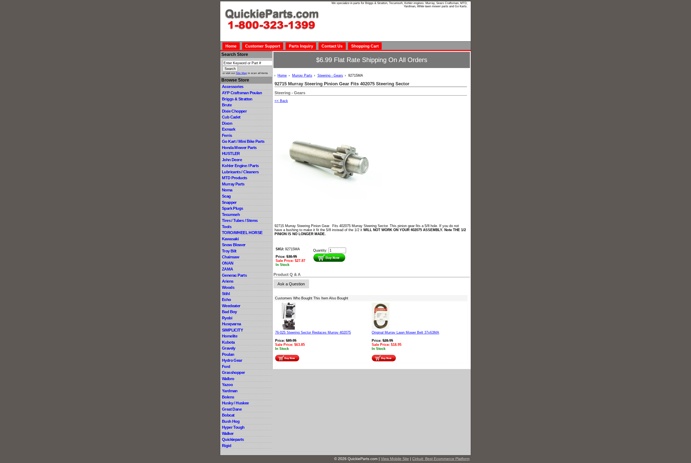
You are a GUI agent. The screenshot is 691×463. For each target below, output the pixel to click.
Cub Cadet (231, 117)
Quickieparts (233, 439)
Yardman (230, 390)
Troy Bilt (229, 251)
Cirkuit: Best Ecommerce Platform (441, 459)
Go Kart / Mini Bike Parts (243, 141)
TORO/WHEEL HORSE (242, 232)
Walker (227, 433)
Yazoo (227, 384)
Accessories (232, 86)
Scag (226, 196)
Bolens (228, 397)
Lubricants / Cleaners (240, 172)
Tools (226, 226)
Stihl (226, 293)
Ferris (227, 135)
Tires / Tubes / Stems (240, 220)
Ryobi (227, 318)
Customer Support (262, 46)
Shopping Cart (365, 46)
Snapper (229, 202)
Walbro (228, 378)
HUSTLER (231, 153)
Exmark (228, 129)
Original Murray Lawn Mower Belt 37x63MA (405, 332)
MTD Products (234, 177)
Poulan (228, 354)
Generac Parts (234, 275)
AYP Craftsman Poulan (242, 92)
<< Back (281, 101)
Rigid (226, 445)
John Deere (232, 159)
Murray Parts (233, 184)
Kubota (228, 342)
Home (230, 46)
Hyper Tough (233, 427)
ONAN (227, 263)
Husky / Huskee (235, 403)
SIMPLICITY (232, 330)
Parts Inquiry (301, 46)
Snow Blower (233, 244)
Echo (226, 299)
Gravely (228, 348)
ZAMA (227, 269)
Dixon (227, 123)
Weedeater (231, 305)
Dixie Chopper (234, 111)
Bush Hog (230, 421)
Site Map (241, 73)
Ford (226, 366)
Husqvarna (231, 324)
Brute (227, 105)
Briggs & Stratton (237, 99)
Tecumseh (231, 214)
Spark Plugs (232, 208)
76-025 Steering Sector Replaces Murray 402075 (313, 332)
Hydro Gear (232, 360)
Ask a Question (291, 284)
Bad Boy (229, 311)
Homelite (229, 336)
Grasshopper (233, 372)
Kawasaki (230, 238)
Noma (227, 190)
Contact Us (332, 46)
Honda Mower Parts (239, 147)
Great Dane (232, 409)
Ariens (227, 281)
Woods (228, 287)
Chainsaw (230, 257)
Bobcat (228, 415)
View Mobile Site (395, 459)
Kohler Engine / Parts (240, 165)
